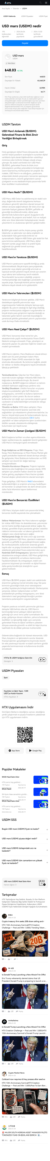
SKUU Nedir (6, 789)
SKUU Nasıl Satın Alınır (10, 801)
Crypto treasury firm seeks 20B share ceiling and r (23, 921)
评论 (6, 1117)
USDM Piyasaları (27, 16)
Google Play (37, 751)
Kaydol (25, 43)
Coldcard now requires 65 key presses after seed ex (23, 1079)
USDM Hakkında (9, 16)
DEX (32, 418)
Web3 (30, 481)
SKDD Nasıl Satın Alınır (10, 777)
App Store (16, 751)
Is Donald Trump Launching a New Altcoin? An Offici (24, 975)
